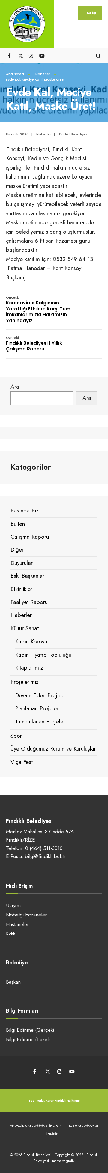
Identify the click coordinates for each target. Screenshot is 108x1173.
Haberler (42, 74)
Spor (16, 736)
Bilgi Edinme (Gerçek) (30, 1030)
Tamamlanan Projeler (40, 721)
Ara (14, 387)
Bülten (17, 524)
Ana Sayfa (15, 74)
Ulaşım (13, 905)
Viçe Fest (21, 762)
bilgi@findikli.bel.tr (45, 856)
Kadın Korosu (31, 641)
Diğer (17, 550)
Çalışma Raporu (29, 537)
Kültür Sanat (24, 628)
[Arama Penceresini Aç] (98, 55)
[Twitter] (20, 55)
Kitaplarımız (29, 668)
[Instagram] (31, 55)
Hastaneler (17, 924)
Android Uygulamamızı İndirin (36, 1125)
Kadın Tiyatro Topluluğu (43, 655)
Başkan (13, 981)
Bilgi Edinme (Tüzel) (28, 1039)
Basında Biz (24, 510)
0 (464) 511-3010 (44, 848)
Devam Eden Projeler (40, 695)
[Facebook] (9, 55)
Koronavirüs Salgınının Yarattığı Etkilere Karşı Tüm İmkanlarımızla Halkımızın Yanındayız (38, 309)
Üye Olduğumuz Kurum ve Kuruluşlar (53, 749)
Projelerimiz (24, 682)
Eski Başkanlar (27, 576)
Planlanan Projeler (36, 708)
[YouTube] (41, 55)
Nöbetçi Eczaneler (26, 914)
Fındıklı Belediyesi (73, 134)
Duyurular (21, 563)
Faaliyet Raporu (29, 602)
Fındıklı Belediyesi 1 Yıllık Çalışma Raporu (34, 343)
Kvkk (10, 933)
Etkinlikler (21, 589)
